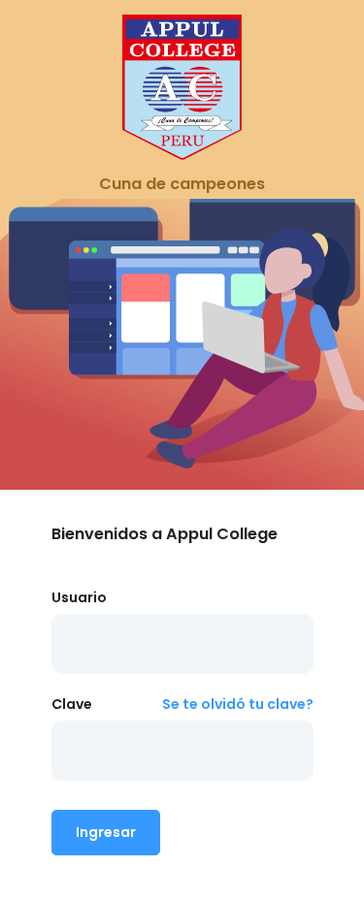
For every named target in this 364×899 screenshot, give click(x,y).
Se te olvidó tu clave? (238, 704)
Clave (71, 704)
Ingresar (106, 832)
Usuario (79, 597)
